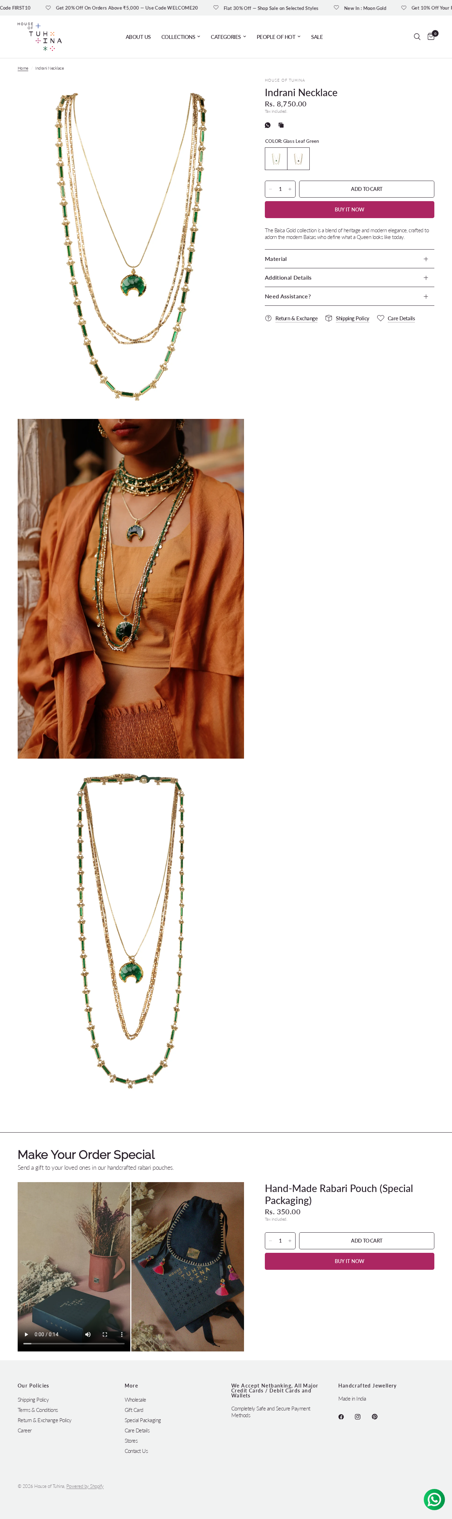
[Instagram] (362, 1417)
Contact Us (136, 1451)
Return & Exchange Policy (45, 1420)
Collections (178, 37)
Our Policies (33, 1385)
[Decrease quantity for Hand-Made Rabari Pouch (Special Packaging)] (270, 1241)
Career (25, 1430)
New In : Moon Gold (315, 8)
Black (298, 158)
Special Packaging (143, 1420)
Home (23, 68)
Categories (226, 37)
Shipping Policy (33, 1399)
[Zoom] (229, 92)
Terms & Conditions (38, 1410)
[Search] (417, 37)
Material (276, 258)
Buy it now (350, 209)
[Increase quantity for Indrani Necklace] (290, 189)
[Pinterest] (379, 1417)
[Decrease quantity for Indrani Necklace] (270, 189)
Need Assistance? (288, 296)
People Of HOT (276, 37)
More (131, 1385)
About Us (138, 37)
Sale (317, 37)
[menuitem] (138, 37)
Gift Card (134, 1410)
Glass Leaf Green (276, 158)
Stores (131, 1440)
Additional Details (288, 277)
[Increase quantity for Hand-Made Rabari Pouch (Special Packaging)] (290, 1241)
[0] (429, 37)
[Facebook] (346, 1417)
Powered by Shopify (85, 1486)
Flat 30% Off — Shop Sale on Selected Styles (221, 8)
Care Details (137, 1430)
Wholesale (135, 1399)
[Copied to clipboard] (282, 125)
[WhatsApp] (269, 125)
